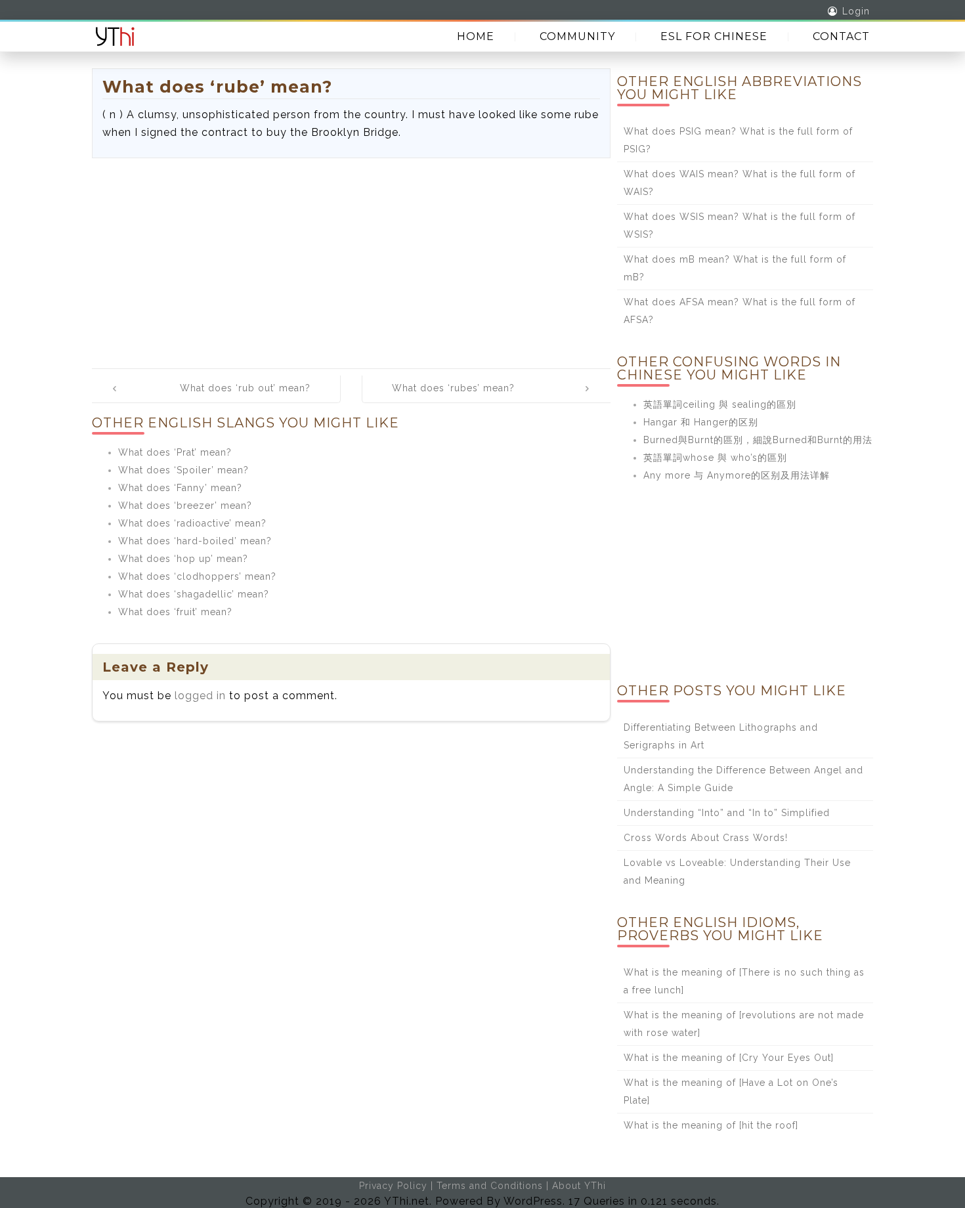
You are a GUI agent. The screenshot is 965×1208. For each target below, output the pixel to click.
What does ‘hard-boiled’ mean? (195, 541)
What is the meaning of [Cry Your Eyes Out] (729, 1057)
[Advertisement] (351, 257)
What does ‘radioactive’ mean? (192, 523)
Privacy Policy (393, 1185)
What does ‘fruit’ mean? (175, 612)
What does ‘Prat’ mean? (175, 452)
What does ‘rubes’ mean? (453, 388)
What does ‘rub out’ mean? (245, 388)
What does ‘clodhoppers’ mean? (197, 576)
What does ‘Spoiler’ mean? (183, 470)
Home (475, 36)
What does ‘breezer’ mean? (185, 505)
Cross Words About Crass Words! (706, 837)
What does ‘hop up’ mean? (183, 558)
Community (577, 36)
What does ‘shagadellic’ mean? (193, 594)
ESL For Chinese (713, 36)
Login (856, 11)
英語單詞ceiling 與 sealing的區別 (719, 404)
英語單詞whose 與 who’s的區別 (715, 457)
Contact (841, 36)
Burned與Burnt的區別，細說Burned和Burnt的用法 (757, 440)
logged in (200, 695)
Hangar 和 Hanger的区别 (700, 422)
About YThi (579, 1185)
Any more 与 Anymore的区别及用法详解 (736, 475)
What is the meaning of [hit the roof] (711, 1125)
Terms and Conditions (490, 1185)
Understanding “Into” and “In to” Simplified (727, 813)
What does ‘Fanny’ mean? (180, 488)
